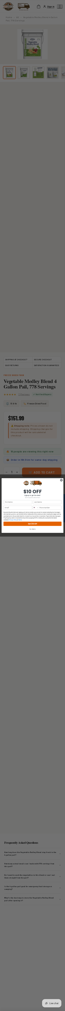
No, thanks (32, 529)
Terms (20, 519)
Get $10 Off (32, 523)
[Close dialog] (61, 480)
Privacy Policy (13, 519)
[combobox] (36, 507)
